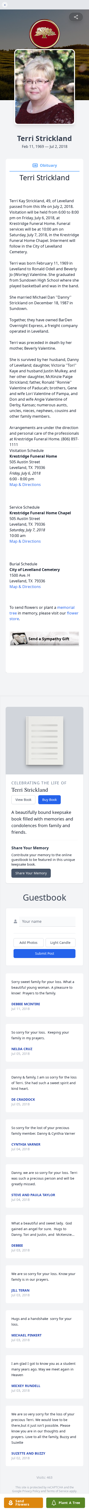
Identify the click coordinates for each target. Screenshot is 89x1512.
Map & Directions (25, 484)
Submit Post (44, 953)
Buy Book (49, 799)
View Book (23, 799)
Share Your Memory (31, 873)
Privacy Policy (31, 1491)
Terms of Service (58, 1491)
